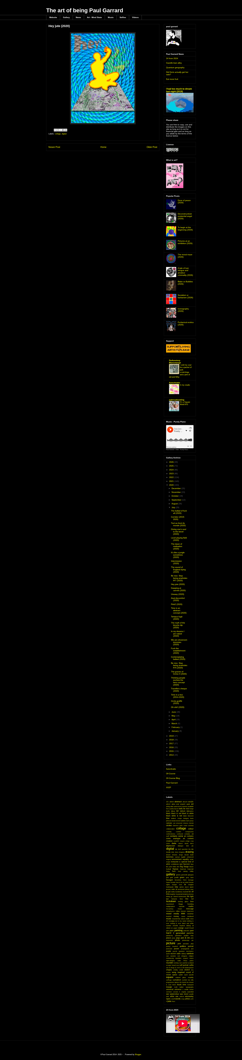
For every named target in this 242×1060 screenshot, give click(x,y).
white (172, 996)
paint (172, 931)
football (168, 869)
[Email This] (55, 130)
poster (176, 949)
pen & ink (185, 938)
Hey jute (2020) (178, 584)
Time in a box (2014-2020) (177, 696)
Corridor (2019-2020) (178, 518)
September (177, 500)
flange (186, 867)
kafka (173, 892)
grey (187, 877)
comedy (169, 831)
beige (192, 809)
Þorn (173, 1001)
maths (191, 906)
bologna (186, 818)
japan (192, 887)
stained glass (180, 977)
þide (169, 1001)
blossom (191, 816)
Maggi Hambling (186, 904)
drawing (189, 852)
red (178, 956)
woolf (173, 999)
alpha (173, 804)
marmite (181, 906)
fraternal (183, 869)
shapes (169, 970)
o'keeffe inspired (179, 925)
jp (166, 892)
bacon (176, 809)
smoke (168, 972)
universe (177, 989)
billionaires (190, 811)
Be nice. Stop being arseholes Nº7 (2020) (179, 578)
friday (168, 871)
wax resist (184, 994)
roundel (169, 963)
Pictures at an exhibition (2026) (185, 242)
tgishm (176, 982)
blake (185, 816)
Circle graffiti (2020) (176, 702)
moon (183, 916)
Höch (185, 880)
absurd (185, 802)
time (184, 985)
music (168, 918)
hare (192, 877)
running (176, 963)
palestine (186, 930)
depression (170, 846)
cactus (191, 821)
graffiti (176, 877)
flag (181, 867)
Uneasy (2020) (177, 594)
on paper (174, 928)
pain (167, 930)
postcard (169, 949)
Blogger (138, 1054)
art (192, 804)
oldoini (168, 928)
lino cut (189, 899)
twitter (182, 987)
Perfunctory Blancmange (175, 361)
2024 (171, 470)
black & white (188, 813)
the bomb (183, 982)
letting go (169, 896)
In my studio (185, 385)
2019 (171, 736)
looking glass (183, 901)
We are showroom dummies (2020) (179, 642)
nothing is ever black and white (182, 923)
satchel (184, 963)
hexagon (169, 880)
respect (185, 958)
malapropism (170, 906)
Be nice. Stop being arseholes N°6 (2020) (179, 665)
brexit (178, 821)
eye (181, 864)
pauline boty (189, 935)
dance (180, 843)
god (167, 877)
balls (181, 809)
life (188, 896)
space (174, 975)
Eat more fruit (172, 79)
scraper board (171, 965)
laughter (173, 894)
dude (192, 855)
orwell (187, 928)
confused (180, 834)
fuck (174, 871)
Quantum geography (175, 67)
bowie (174, 821)
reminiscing (170, 958)
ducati (186, 855)
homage (191, 880)
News (78, 17)
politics (183, 946)
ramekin (173, 956)
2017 (171, 743)
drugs (181, 855)
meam (180, 909)
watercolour (174, 994)
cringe (187, 841)
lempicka (186, 894)
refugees (184, 956)
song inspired (178, 972)
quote (168, 953)
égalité (183, 857)
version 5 (176, 992)
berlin (168, 811)
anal (177, 804)
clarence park (177, 825)
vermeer (169, 992)
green (182, 877)
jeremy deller (170, 889)
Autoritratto (174, 383)
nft (167, 921)
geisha (178, 875)
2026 (171, 462)
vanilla (186, 989)
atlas (172, 806)
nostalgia (171, 921)
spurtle (191, 975)
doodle (168, 852)
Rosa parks (188, 960)
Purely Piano (184, 449)
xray (182, 999)
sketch (187, 970)
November (176, 492)
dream (168, 855)
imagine (191, 884)
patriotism (178, 935)
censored (179, 823)
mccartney (169, 909)
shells (181, 970)
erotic (192, 859)
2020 (171, 485)
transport (190, 985)
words (178, 999)
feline (174, 866)
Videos (135, 17)
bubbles (183, 821)
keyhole (185, 892)
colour (191, 829)
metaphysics (170, 911)
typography (190, 987)
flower (191, 866)
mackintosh (170, 904)
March (175, 723)
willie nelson (179, 996)
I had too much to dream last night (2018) (179, 90)
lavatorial (179, 894)
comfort (178, 831)
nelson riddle (185, 919)
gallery (170, 874)
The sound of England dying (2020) (178, 569)
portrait (191, 946)
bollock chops (176, 818)
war (167, 994)
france (175, 869)
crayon (182, 841)
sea (177, 965)
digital (64, 134)
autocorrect (178, 806)
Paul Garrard (172, 783)
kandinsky (178, 892)
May (174, 716)
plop (192, 943)
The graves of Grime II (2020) (179, 672)
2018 (171, 740)
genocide (184, 875)
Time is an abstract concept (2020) (179, 610)
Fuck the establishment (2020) (178, 650)
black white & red (174, 816)
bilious (173, 811)
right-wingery (170, 960)
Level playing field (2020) (179, 539)
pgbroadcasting (176, 400)
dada (174, 843)
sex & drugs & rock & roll (175, 967)
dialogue (180, 846)
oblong (188, 925)
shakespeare (189, 967)
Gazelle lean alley (174, 63)
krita (168, 894)
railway (183, 953)
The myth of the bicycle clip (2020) (178, 625)
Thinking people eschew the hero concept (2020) (178, 681)
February (176, 727)
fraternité (191, 869)
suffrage (169, 980)
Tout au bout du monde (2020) (178, 524)
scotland (191, 963)
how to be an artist (182, 882)
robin (179, 960)
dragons (182, 852)
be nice (186, 809)
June (174, 712)
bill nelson (180, 811)
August (175, 503)
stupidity (191, 977)
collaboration (170, 829)
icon (180, 884)
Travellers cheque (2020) (179, 689)
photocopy (185, 940)
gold (171, 877)
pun (192, 949)
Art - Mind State (94, 17)
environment (177, 859)
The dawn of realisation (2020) (176, 546)
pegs (178, 938)
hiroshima (178, 880)
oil (193, 925)
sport (186, 975)
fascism (186, 864)
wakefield (190, 992)
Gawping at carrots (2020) (178, 589)
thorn (174, 985)
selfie (191, 965)
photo (177, 940)
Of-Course (170, 773)
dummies (170, 857)
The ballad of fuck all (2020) (179, 512)
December (176, 488)
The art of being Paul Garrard (84, 10)
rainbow (190, 953)
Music (111, 17)
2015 (171, 751)
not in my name (180, 921)
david (186, 843)
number (168, 925)
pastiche (190, 933)
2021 (171, 481)
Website (53, 17)
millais (178, 911)
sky (192, 970)
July (174, 507)
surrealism (177, 980)
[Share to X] (60, 130)
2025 (171, 466)
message (190, 909)
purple (168, 951)
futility (192, 871)
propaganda (185, 949)
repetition (178, 958)
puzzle (175, 951)
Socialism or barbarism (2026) (185, 296)
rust (180, 963)
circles (169, 825)
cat (174, 823)
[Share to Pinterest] (65, 130)
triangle (169, 987)
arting (168, 806)
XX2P (168, 787)
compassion (189, 831)
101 (167, 802)
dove (176, 852)
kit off (191, 892)
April (174, 719)
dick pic (190, 846)
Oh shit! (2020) (177, 707)
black (168, 813)
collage (58, 134)
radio (179, 954)
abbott (171, 802)
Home (103, 147)
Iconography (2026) (183, 310)
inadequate (170, 887)
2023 (171, 473)
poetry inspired (172, 946)
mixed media (172, 913)
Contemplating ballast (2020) (178, 658)
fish (178, 866)
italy (176, 887)
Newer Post (54, 147)
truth (175, 987)
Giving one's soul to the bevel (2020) (178, 531)
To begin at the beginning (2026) (185, 228)
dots (172, 852)
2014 (171, 755)
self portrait (184, 965)
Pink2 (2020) (176, 604)
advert (168, 804)
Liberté (175, 896)
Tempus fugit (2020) (176, 617)
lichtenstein (182, 896)
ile (185, 885)
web (167, 996)
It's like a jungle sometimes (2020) (178, 554)
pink (179, 944)
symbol (184, 980)
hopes (168, 882)
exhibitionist (175, 864)
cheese (185, 823)
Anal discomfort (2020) (178, 599)
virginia (183, 992)
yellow (187, 999)
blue (167, 818)
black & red (176, 813)
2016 (171, 747)
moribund (190, 916)
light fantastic (171, 899)
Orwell (191, 928)
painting (178, 930)
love (192, 901)
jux (169, 892)
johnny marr (189, 889)
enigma (168, 859)
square (169, 977)
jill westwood (180, 889)
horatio (173, 882)
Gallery (66, 17)
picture (170, 943)
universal (169, 989)
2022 (171, 477)
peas (173, 938)
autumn (184, 806)
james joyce (184, 887)
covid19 (176, 841)
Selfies (123, 17)
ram (167, 956)
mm (183, 913)
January (175, 731)
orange (181, 928)
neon (192, 919)
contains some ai (178, 836)
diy (176, 849)
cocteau (191, 825)
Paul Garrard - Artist (172, 449)
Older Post (152, 147)
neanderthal (176, 919)
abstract (178, 801)
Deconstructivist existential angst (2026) (185, 216)
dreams (174, 855)
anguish (182, 804)
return (191, 958)
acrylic (191, 802)
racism (173, 954)
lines (181, 899)
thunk (179, 985)
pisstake (186, 943)
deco (192, 843)
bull (187, 821)
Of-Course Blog (173, 778)
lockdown (171, 901)
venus (191, 989)
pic (193, 940)
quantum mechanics (186, 951)
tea (189, 980)
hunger (174, 884)
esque (168, 862)
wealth (191, 994)
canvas (169, 823)
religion (191, 956)
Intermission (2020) (176, 562)
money (176, 916)
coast (185, 825)
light (192, 896)
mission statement (187, 911)
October (175, 496)
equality (186, 859)
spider (181, 975)
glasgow (191, 875)
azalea (171, 809)
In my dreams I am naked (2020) (177, 633)
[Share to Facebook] (63, 130)
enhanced (190, 857)
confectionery (170, 834)
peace (168, 938)
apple (188, 804)
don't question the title (186, 849)
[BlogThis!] (57, 130)
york (192, 999)
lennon (191, 894)
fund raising (183, 871)
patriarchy (169, 935)
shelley (175, 970)
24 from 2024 (172, 58)
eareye (177, 857)
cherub (191, 823)
